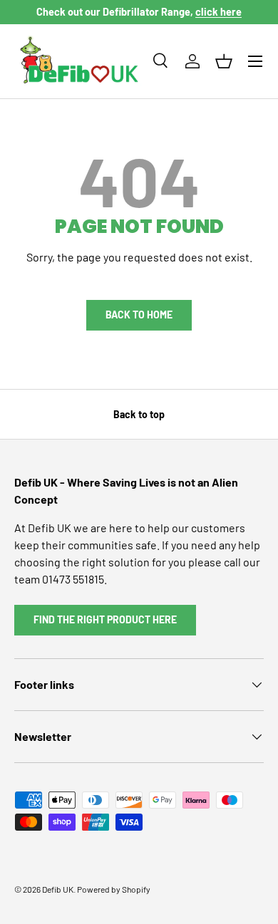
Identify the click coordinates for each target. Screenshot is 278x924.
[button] (224, 61)
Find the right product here (105, 619)
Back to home (139, 314)
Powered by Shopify (113, 889)
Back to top (139, 414)
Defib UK (57, 889)
